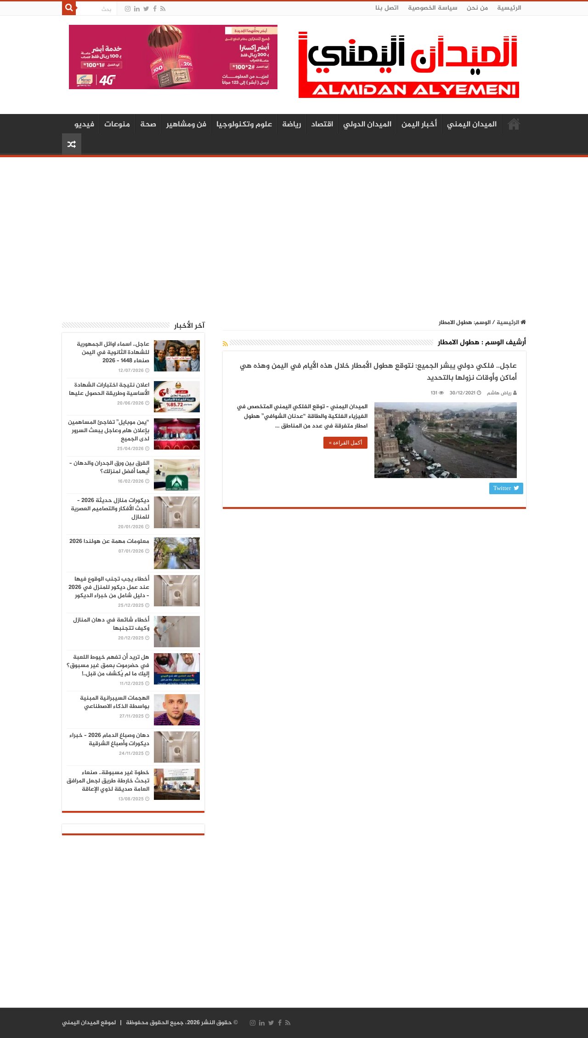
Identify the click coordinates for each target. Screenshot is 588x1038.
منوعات (117, 124)
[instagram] (127, 9)
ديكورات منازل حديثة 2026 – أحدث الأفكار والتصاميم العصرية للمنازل (110, 509)
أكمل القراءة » (345, 442)
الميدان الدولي (367, 124)
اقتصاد (322, 124)
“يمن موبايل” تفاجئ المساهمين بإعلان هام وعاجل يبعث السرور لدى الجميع (108, 430)
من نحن (477, 8)
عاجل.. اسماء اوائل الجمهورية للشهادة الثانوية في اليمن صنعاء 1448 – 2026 (113, 352)
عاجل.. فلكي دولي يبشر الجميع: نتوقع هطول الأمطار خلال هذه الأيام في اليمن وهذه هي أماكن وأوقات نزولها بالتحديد (378, 372)
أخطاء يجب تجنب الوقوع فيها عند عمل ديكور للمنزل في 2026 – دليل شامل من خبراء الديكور (108, 587)
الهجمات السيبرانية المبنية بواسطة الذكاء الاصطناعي (114, 702)
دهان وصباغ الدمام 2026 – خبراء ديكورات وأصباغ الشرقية (109, 739)
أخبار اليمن (419, 124)
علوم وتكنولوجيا (244, 124)
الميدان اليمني (472, 124)
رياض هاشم (499, 393)
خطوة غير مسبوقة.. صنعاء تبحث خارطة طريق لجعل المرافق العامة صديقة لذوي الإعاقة (108, 781)
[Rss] (162, 9)
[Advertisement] (294, 233)
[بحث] (69, 8)
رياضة (291, 124)
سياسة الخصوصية (433, 8)
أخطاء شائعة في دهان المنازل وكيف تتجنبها (111, 624)
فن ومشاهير (186, 124)
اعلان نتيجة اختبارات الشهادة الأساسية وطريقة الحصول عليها (109, 389)
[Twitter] (146, 9)
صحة (148, 124)
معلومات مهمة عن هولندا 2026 (109, 541)
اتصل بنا (387, 8)
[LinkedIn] (137, 9)
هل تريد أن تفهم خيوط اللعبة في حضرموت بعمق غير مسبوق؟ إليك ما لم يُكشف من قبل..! (108, 665)
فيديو (84, 124)
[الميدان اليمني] (409, 69)
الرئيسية (509, 8)
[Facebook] (155, 9)
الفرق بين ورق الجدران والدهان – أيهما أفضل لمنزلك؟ (109, 467)
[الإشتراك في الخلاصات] (225, 344)
